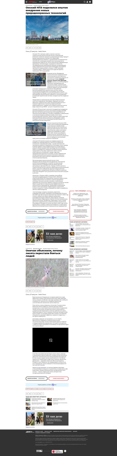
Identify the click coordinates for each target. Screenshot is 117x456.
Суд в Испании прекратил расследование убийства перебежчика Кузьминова (80, 211)
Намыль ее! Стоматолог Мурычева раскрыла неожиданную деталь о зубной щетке (82, 238)
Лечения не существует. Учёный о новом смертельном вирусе (82, 242)
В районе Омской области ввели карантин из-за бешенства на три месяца (39, 408)
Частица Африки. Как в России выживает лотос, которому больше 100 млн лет (82, 224)
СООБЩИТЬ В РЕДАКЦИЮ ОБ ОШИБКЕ (42, 432)
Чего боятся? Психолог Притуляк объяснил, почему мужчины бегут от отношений (80, 205)
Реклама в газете (48, 431)
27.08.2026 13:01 (29, 248)
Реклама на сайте (39, 431)
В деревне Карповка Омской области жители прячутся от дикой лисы (59, 399)
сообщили (65, 300)
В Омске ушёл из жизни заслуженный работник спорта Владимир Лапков (80, 216)
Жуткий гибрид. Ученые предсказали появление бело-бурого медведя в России (83, 251)
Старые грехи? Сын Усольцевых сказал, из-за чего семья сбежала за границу (83, 260)
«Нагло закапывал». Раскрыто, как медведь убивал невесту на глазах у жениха (83, 274)
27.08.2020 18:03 (29, 5)
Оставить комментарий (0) (58, 211)
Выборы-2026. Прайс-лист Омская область (62, 431)
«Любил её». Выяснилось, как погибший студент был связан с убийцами (80, 194)
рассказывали (42, 367)
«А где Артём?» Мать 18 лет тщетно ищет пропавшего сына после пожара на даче (82, 265)
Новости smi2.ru (30, 244)
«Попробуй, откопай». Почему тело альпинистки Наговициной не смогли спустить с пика (82, 229)
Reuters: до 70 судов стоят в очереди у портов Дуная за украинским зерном (80, 200)
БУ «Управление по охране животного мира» (35, 287)
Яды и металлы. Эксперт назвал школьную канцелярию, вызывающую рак (82, 256)
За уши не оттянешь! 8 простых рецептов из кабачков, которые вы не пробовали (83, 233)
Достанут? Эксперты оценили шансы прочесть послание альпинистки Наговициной (83, 269)
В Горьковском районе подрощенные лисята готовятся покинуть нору (38, 399)
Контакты (75, 431)
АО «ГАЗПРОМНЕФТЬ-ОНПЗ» (32, 44)
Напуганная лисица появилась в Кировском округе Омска (38, 403)
